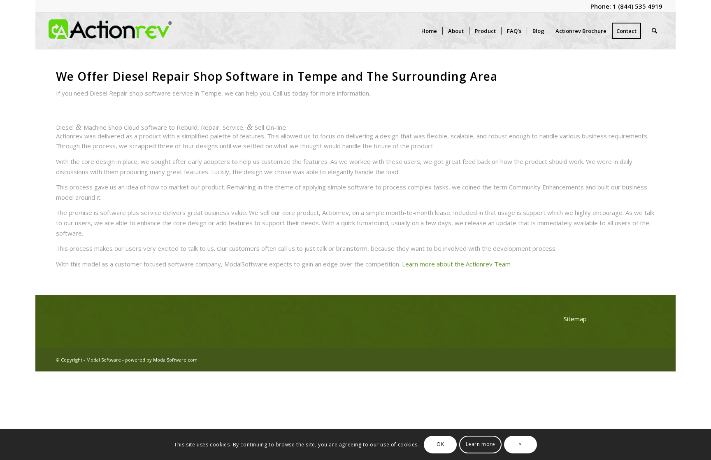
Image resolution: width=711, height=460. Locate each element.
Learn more (480, 444)
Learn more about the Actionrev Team (456, 264)
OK (440, 444)
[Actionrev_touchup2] (110, 31)
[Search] (654, 31)
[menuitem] (429, 31)
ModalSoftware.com (175, 360)
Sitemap (575, 319)
